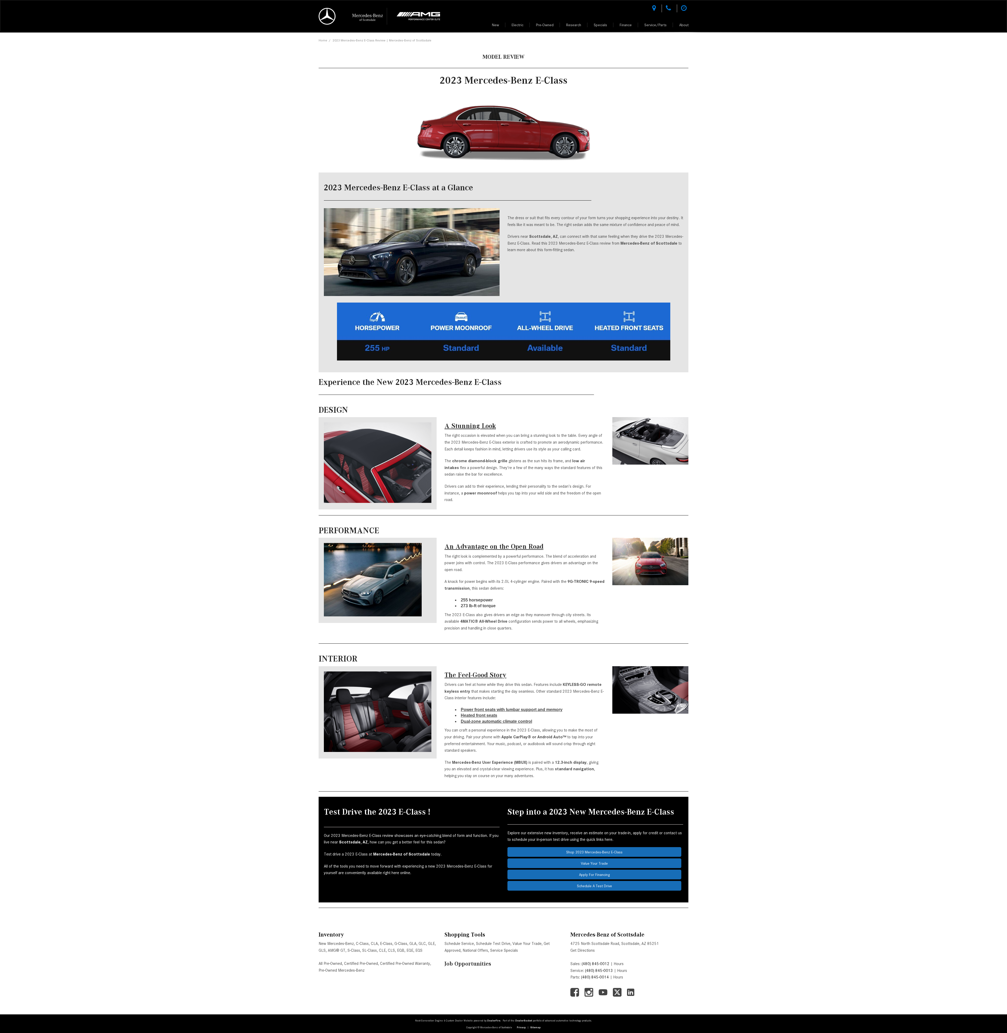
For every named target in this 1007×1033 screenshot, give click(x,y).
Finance (626, 25)
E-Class (386, 943)
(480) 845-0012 (595, 963)
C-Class (362, 943)
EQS (418, 950)
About (684, 25)
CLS (391, 950)
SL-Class (369, 950)
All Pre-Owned (330, 963)
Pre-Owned (545, 25)
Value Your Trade (594, 863)
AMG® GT (336, 950)
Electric (517, 25)
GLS (322, 950)
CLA (374, 943)
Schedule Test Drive (493, 943)
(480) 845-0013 (599, 970)
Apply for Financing (594, 875)
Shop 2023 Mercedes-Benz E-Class (594, 852)
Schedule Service (459, 943)
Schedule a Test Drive (594, 886)
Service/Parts (655, 25)
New (495, 25)
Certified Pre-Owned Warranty (405, 963)
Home (323, 40)
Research (573, 25)
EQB (400, 950)
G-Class (400, 943)
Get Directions (582, 950)
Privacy (521, 1027)
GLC (422, 943)
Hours (619, 963)
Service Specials (504, 950)
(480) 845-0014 (595, 977)
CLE (382, 950)
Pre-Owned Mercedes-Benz (342, 970)
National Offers (475, 950)
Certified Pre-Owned (361, 963)
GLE (431, 943)
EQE (409, 950)
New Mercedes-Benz (336, 943)
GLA (412, 943)
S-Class (353, 950)
